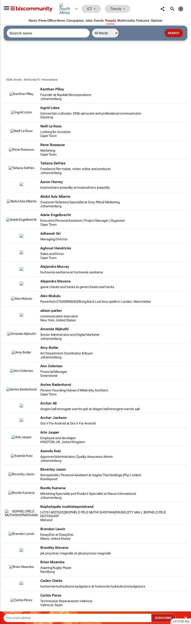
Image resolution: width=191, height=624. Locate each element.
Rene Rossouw (52, 145)
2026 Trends (14, 79)
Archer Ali (48, 403)
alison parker (51, 311)
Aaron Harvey (51, 182)
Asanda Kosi (50, 451)
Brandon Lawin (52, 529)
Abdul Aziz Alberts (55, 196)
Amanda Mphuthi (54, 329)
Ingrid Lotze (50, 108)
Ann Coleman (51, 366)
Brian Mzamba (52, 562)
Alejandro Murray (54, 267)
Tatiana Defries (52, 163)
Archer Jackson (53, 418)
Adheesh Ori (50, 233)
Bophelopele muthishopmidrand (66, 507)
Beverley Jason (53, 469)
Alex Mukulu (50, 296)
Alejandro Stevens (55, 281)
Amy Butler (49, 348)
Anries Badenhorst (55, 385)
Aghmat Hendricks (55, 248)
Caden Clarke (51, 581)
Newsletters (50, 79)
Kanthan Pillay (52, 89)
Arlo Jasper (49, 432)
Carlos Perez (50, 595)
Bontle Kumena (53, 488)
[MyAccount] (181, 8)
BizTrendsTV (32, 79)
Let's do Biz (181, 621)
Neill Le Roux (51, 126)
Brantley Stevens (54, 548)
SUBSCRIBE (163, 618)
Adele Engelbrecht (55, 215)
